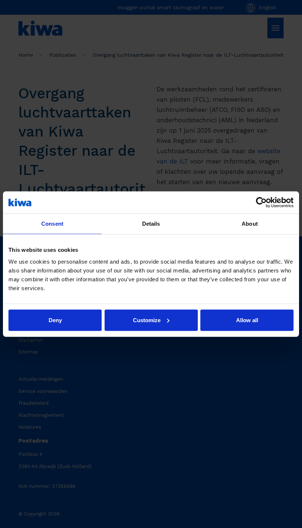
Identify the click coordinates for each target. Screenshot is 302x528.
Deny (55, 320)
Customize (147, 320)
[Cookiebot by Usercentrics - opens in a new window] (261, 202)
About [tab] (250, 224)
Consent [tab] (52, 224)
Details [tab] (151, 224)
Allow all (247, 320)
